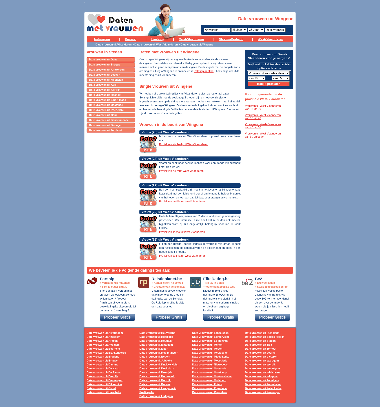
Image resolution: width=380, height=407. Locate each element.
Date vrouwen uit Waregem (262, 360)
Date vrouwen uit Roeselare (106, 110)
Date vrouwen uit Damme (102, 364)
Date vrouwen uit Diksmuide (104, 384)
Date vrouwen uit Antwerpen (106, 69)
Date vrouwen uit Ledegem (156, 396)
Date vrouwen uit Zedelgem (262, 380)
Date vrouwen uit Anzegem (103, 336)
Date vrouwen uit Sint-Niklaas (107, 100)
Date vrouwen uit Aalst (103, 84)
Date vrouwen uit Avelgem (103, 344)
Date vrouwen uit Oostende (106, 105)
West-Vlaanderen (270, 39)
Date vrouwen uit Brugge (104, 64)
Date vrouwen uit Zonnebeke (263, 384)
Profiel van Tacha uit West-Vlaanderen (182, 232)
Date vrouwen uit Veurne (260, 352)
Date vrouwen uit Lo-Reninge (210, 340)
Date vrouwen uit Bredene (103, 356)
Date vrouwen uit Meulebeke (210, 352)
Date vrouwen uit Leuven (104, 74)
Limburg (157, 39)
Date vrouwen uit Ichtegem (156, 344)
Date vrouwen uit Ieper (153, 348)
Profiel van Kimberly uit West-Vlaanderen (183, 144)
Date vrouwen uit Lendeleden (210, 332)
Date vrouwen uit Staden (260, 340)
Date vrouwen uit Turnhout (105, 130)
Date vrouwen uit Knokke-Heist (158, 364)
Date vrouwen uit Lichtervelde (211, 336)
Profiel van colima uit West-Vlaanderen (182, 255)
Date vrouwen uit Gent (103, 59)
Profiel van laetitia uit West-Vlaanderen (182, 201)
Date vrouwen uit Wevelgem (262, 368)
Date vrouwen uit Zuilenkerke (263, 388)
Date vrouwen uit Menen (207, 344)
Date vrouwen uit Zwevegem (262, 392)
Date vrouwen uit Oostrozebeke (212, 376)
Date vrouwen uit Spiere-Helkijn (264, 336)
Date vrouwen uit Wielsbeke (262, 372)
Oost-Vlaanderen (191, 39)
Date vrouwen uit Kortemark (157, 376)
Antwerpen (102, 39)
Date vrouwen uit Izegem (154, 356)
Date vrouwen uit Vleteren (261, 356)
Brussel (130, 39)
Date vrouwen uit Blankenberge (106, 352)
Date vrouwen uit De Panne (104, 372)
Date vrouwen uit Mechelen (106, 79)
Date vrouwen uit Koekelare (156, 368)
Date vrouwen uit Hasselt (105, 94)
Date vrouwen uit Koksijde (155, 372)
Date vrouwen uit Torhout (260, 348)
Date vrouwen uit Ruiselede (262, 332)
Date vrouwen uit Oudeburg (209, 380)
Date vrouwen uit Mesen (207, 348)
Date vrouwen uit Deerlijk (102, 376)
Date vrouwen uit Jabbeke (155, 360)
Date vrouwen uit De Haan (103, 368)
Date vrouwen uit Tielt (258, 344)
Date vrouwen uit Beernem (103, 348)
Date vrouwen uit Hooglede (156, 336)
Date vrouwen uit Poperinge (209, 388)
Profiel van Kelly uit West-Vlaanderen (181, 171)
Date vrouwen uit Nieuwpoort (210, 364)
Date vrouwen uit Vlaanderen (113, 44)
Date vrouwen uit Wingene (261, 376)
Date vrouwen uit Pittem (207, 384)
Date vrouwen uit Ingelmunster (158, 352)
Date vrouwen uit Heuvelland (157, 332)
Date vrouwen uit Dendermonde (109, 120)
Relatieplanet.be (204, 71)
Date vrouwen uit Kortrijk (104, 89)
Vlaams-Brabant (231, 39)
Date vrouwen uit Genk (103, 115)
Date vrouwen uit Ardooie (102, 340)
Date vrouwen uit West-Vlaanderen (156, 44)
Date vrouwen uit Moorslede (209, 360)
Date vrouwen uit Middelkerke (210, 356)
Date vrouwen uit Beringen (105, 125)
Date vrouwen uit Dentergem (104, 380)
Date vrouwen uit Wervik (260, 364)
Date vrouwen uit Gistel (101, 388)
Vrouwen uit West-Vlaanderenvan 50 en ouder (263, 135)
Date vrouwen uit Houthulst (156, 340)
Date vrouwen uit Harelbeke (104, 392)
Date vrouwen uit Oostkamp (209, 372)
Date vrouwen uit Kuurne (154, 384)
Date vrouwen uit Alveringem (105, 332)
